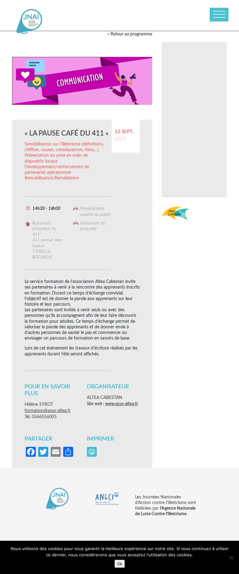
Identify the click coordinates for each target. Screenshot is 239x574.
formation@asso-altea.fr (48, 411)
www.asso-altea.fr (121, 404)
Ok (119, 563)
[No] (231, 557)
